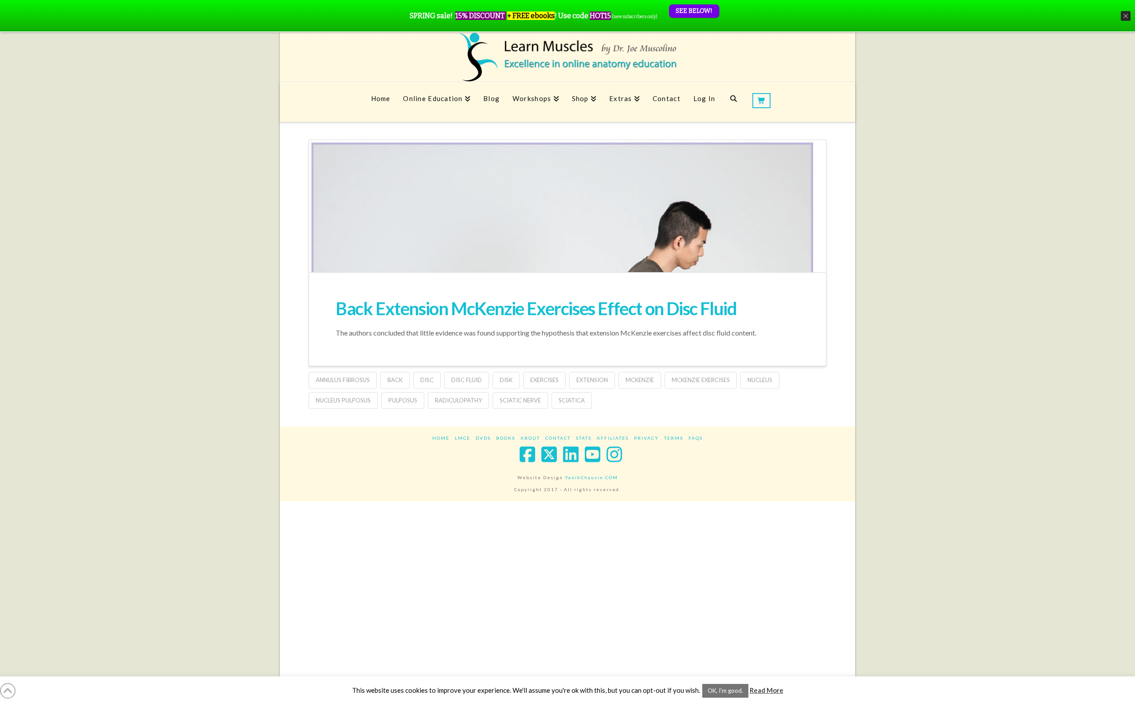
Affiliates (613, 438)
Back (395, 379)
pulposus (402, 400)
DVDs (483, 438)
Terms (673, 438)
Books (505, 438)
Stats (583, 438)
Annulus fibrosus (343, 379)
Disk (506, 379)
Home (441, 438)
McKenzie (640, 379)
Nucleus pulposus (343, 400)
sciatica (572, 400)
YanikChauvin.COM (591, 477)
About (530, 438)
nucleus (760, 379)
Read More (766, 690)
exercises (544, 379)
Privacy (646, 438)
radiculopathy (458, 400)
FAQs (696, 438)
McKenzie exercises (701, 379)
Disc (427, 379)
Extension (592, 379)
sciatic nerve (520, 400)
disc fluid (466, 379)
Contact (558, 438)
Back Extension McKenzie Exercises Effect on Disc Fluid (536, 308)
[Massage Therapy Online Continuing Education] (567, 57)
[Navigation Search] (733, 102)
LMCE (462, 438)
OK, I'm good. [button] (725, 690)
